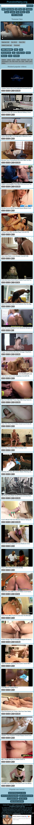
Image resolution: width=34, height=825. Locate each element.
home (4, 805)
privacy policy (20, 805)
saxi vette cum (22, 798)
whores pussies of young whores (10, 795)
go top (23, 806)
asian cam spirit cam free (26, 795)
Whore (22, 12)
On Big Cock (20, 52)
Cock (10, 56)
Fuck (21, 49)
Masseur (4, 56)
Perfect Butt (10, 9)
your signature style (12, 798)
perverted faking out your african (17, 793)
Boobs (28, 52)
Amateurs (29, 9)
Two (17, 12)
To (24, 9)
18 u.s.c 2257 (11, 805)
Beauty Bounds (6, 52)
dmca (18, 806)
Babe (15, 49)
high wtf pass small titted (17, 801)
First (20, 9)
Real (27, 12)
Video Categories (17, 15)
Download (16, 45)
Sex (14, 52)
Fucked (12, 12)
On (16, 9)
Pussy (6, 12)
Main (3, 9)
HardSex (16, 56)
